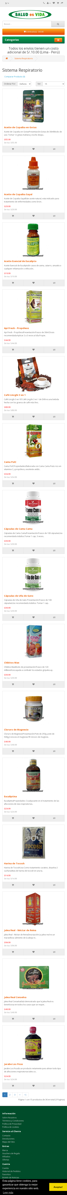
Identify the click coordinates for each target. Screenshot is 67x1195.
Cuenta (5, 1168)
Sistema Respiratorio (23, 58)
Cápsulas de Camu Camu (18, 528)
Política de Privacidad (11, 1124)
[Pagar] (62, 3)
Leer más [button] (8, 1192)
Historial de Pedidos (11, 1171)
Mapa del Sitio (8, 1142)
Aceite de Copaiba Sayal (18, 194)
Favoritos (6, 1174)
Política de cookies (10, 1127)
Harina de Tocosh (14, 863)
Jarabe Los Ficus (13, 1064)
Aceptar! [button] (58, 1187)
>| (25, 1094)
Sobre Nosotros (9, 1117)
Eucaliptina (10, 796)
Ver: (39, 83)
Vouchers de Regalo (11, 1153)
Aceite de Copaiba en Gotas (20, 127)
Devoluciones (8, 1138)
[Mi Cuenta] (49, 3)
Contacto (6, 1135)
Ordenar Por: (10, 83)
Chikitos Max (11, 662)
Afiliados (6, 1156)
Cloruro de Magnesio (16, 729)
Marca (5, 1150)
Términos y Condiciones (13, 1120)
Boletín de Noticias (10, 1177)
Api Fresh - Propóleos (16, 328)
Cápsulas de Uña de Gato (18, 595)
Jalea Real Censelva (15, 997)
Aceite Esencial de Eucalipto (20, 261)
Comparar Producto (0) (14, 76)
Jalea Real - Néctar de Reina (20, 930)
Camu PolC (10, 461)
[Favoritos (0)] (54, 3)
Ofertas (5, 1159)
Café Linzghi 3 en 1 (15, 394)
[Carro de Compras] (58, 3)
